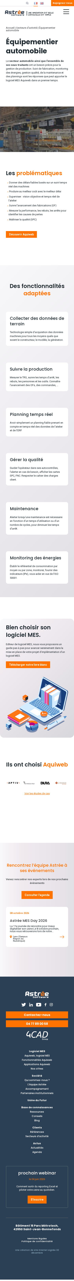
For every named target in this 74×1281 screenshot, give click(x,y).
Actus (37, 1143)
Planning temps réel (31, 414)
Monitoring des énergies (35, 558)
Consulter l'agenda (37, 895)
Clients (37, 1127)
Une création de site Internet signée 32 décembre (37, 1251)
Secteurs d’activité (37, 1136)
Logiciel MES (37, 1051)
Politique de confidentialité (37, 1241)
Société (37, 1076)
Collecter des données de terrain (37, 321)
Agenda (37, 1152)
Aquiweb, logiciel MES (37, 1055)
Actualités (37, 1148)
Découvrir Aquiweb (21, 234)
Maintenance (24, 509)
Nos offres (37, 1069)
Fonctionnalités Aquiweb (37, 1060)
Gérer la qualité (26, 460)
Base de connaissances (37, 1107)
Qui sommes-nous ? (37, 1080)
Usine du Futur (37, 1100)
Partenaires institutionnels (37, 1093)
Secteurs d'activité (26, 27)
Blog (37, 1120)
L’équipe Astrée (37, 1084)
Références (37, 1132)
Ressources (37, 1112)
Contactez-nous (37, 1015)
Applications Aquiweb (37, 1064)
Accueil (10, 27)
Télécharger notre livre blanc (28, 664)
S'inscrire (37, 1199)
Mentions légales (37, 1238)
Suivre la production (31, 369)
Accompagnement (37, 1089)
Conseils (37, 1116)
